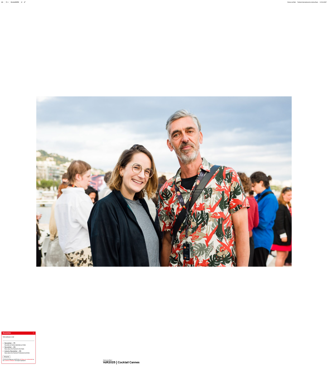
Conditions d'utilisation (9, 360)
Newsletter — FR (15, 344)
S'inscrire (6, 356)
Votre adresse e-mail (8, 337)
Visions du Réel (107, 360)
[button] (84, 181)
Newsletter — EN (14, 348)
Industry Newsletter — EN (17, 352)
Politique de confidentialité (27, 359)
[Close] (33, 333)
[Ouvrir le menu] (2, 2)
